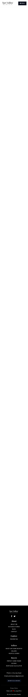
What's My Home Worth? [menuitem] (14, 648)
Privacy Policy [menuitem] (14, 688)
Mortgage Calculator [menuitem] (14, 666)
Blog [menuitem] (14, 629)
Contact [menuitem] (14, 631)
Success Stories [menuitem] (14, 626)
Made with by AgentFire (14, 691)
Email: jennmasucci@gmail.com (14, 676)
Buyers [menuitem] (14, 663)
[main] (14, 306)
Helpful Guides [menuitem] (14, 653)
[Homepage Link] (8, 3)
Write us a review (14, 680)
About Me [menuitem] (14, 624)
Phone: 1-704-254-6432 (14, 673)
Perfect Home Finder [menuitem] (14, 661)
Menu (23, 3)
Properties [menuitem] (14, 639)
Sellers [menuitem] (14, 651)
